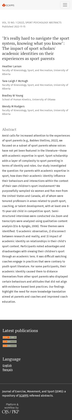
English (7, 365)
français (8, 369)
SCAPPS (23, 395)
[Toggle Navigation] (65, 4)
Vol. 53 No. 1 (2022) (13, 22)
